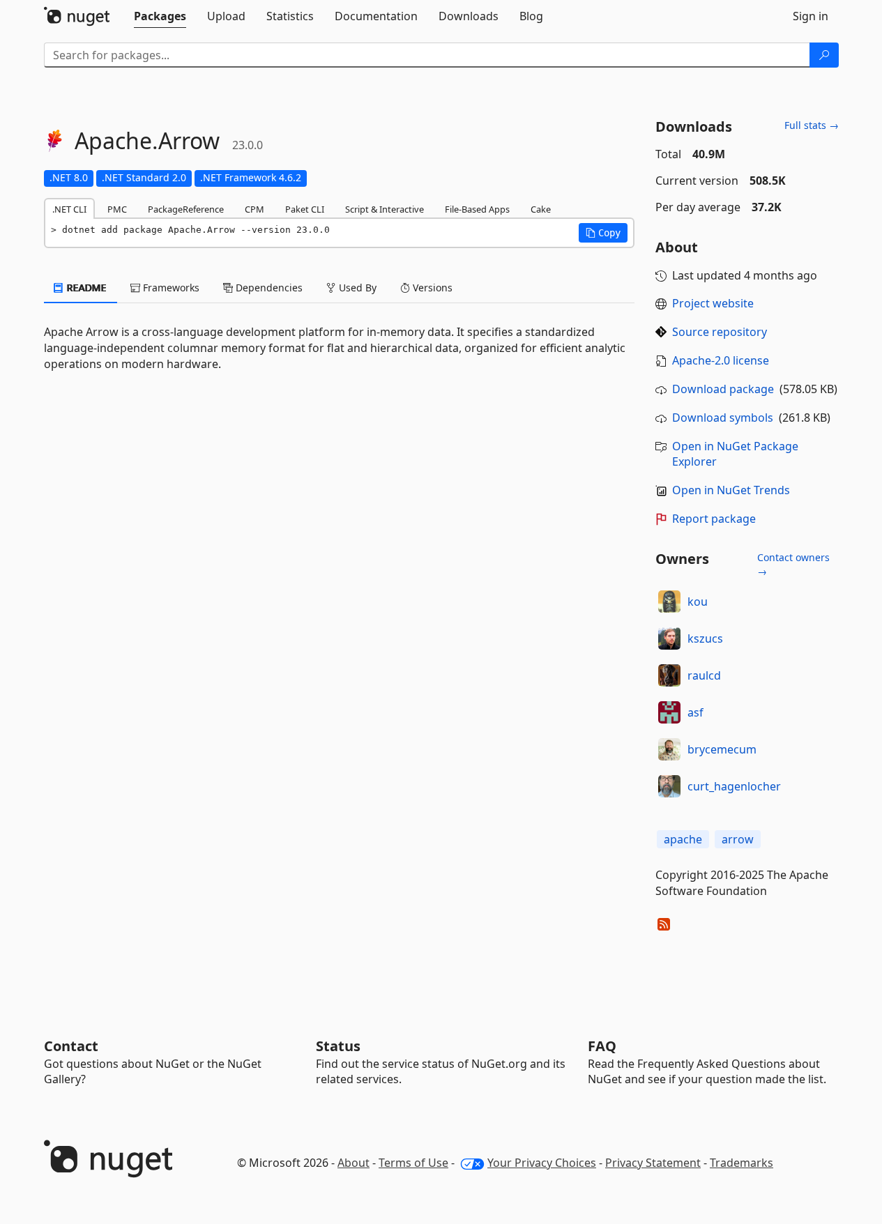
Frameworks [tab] (169, 287)
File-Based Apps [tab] (477, 209)
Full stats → (811, 125)
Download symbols (722, 417)
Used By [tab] (356, 287)
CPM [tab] (254, 209)
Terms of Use (413, 1162)
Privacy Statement (653, 1162)
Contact (71, 1045)
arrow (738, 839)
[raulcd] (669, 675)
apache (683, 839)
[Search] (824, 55)
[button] (603, 233)
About (353, 1162)
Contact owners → (793, 564)
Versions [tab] (431, 287)
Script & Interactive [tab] (384, 209)
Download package (723, 389)
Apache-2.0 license (720, 360)
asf (695, 712)
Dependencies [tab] (268, 287)
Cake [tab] (541, 209)
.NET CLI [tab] (69, 209)
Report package (714, 518)
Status (338, 1045)
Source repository (719, 331)
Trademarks (741, 1162)
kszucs (705, 638)
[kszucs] (669, 638)
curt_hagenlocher (734, 786)
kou (697, 601)
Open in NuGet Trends (731, 490)
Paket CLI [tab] (304, 209)
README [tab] (85, 287)
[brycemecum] (669, 749)
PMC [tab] (117, 209)
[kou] (669, 601)
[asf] (669, 712)
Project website (713, 303)
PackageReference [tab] (186, 209)
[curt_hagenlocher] (669, 786)
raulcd (704, 675)
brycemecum (721, 749)
